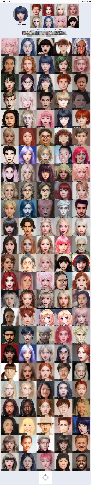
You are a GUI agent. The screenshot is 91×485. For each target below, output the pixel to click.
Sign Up (84, 1)
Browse (89, 1)
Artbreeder (5, 1)
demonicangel (4, 55)
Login (79, 1)
